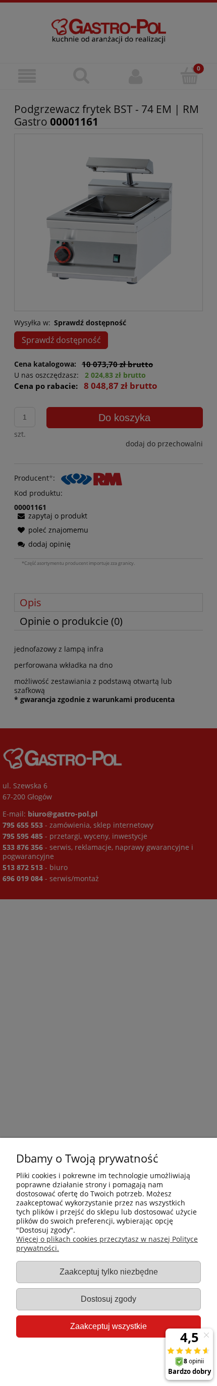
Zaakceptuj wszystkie (108, 1326)
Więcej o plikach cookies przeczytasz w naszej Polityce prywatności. (107, 1243)
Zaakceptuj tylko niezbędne (109, 1271)
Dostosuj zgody (108, 1298)
